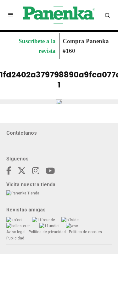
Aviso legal (15, 232)
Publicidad (15, 238)
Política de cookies (85, 232)
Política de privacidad (47, 232)
